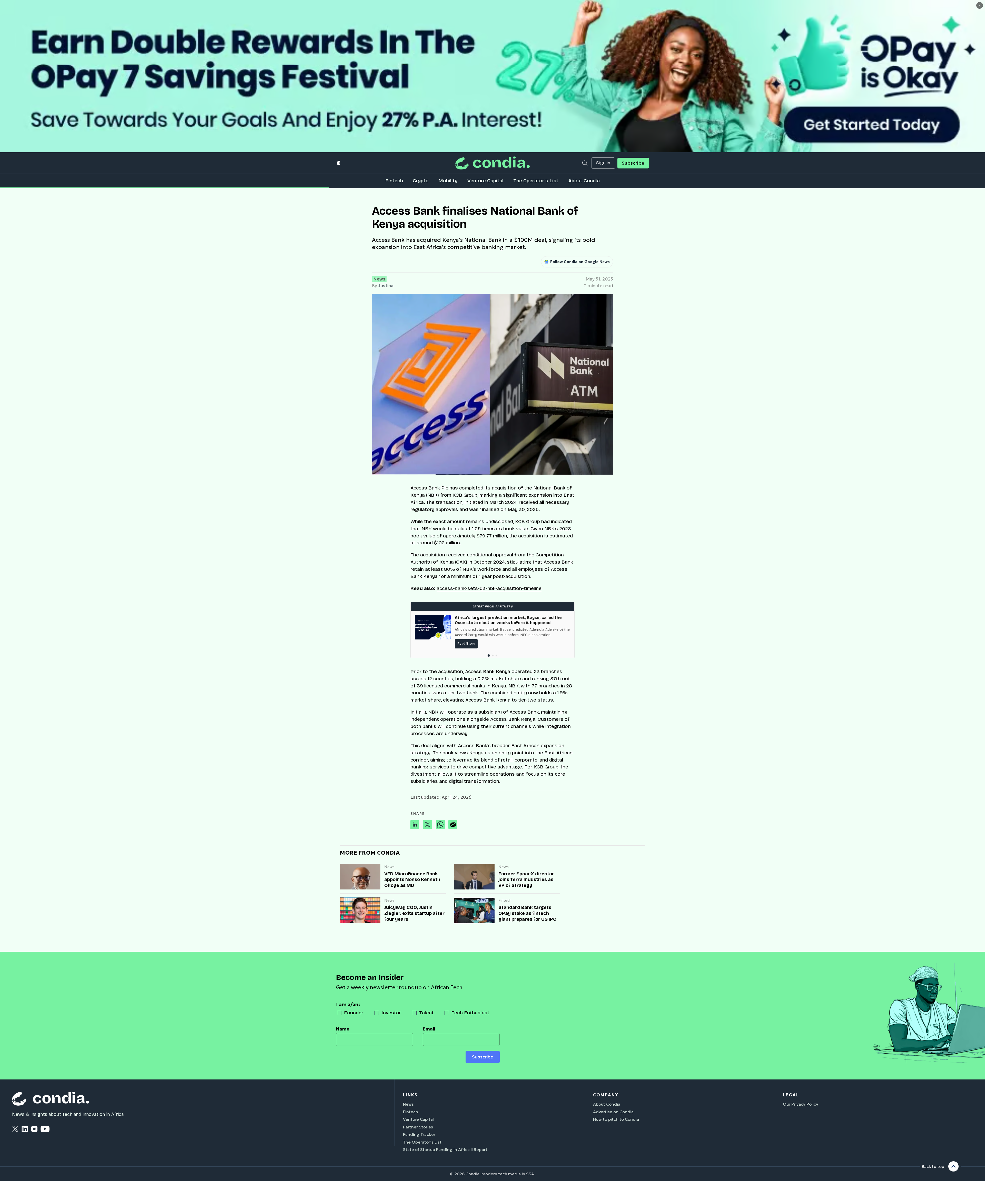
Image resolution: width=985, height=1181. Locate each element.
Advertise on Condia (613, 1111)
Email (429, 1029)
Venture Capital (485, 181)
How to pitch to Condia (616, 1119)
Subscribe (633, 163)
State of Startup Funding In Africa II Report (445, 1149)
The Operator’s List (535, 181)
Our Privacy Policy (800, 1104)
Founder (353, 1013)
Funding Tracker (419, 1134)
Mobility (447, 181)
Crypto (421, 181)
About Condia (584, 181)
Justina (385, 285)
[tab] (489, 655)
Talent (426, 1013)
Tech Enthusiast (470, 1013)
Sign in (603, 163)
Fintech (394, 181)
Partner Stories (418, 1126)
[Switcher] (339, 163)
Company (605, 1094)
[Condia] (492, 162)
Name (342, 1029)
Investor (391, 1013)
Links (410, 1094)
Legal (791, 1094)
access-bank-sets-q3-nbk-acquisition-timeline (489, 588)
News (379, 279)
